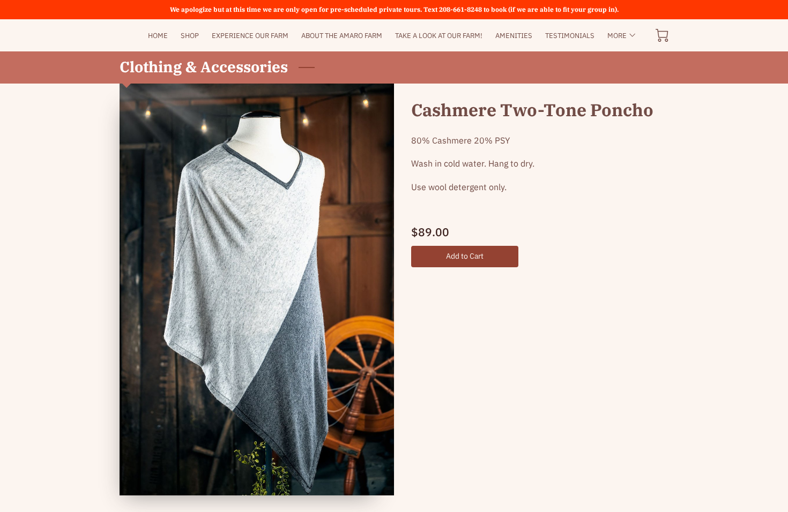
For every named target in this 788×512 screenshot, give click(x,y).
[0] (662, 35)
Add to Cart (465, 256)
